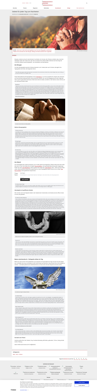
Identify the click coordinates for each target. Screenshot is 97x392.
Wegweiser (35, 8)
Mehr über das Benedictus (19, 96)
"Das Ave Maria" (38, 166)
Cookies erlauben (82, 382)
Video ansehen (25, 179)
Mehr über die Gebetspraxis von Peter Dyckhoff (23, 325)
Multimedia (46, 8)
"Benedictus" (39, 76)
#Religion (20, 354)
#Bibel (14, 354)
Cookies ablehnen (82, 385)
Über (80, 8)
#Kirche (17, 354)
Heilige (68, 8)
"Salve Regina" (48, 167)
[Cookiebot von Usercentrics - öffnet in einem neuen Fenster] (13, 390)
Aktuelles (15, 8)
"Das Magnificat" (26, 167)
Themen (25, 8)
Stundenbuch (58, 8)
